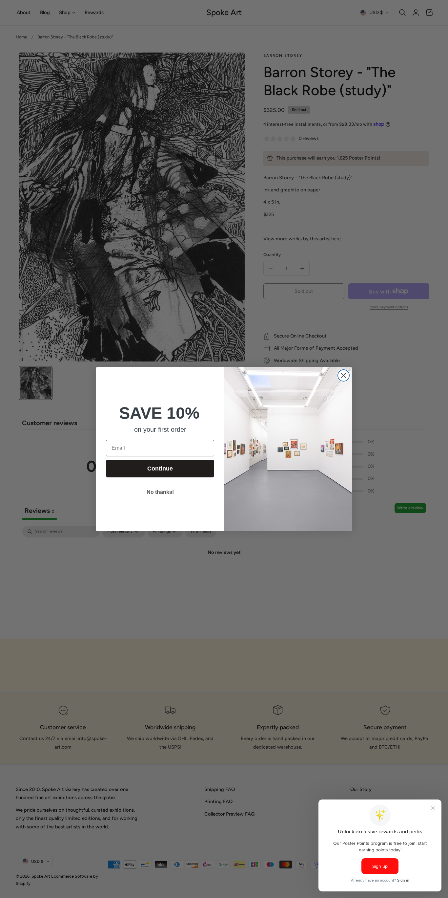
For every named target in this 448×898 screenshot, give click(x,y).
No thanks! (160, 492)
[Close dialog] (343, 375)
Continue (160, 468)
